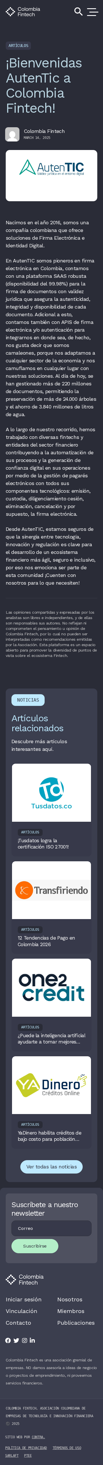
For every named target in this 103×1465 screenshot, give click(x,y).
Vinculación (21, 1311)
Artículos (18, 45)
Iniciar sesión (23, 1299)
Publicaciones (76, 1322)
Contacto (18, 1322)
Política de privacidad (26, 1448)
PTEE (28, 1456)
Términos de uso (67, 1448)
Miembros (70, 1311)
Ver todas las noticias (51, 1167)
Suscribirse (35, 1246)
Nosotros (69, 1299)
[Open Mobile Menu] (91, 11)
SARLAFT (11, 1456)
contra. (38, 1437)
